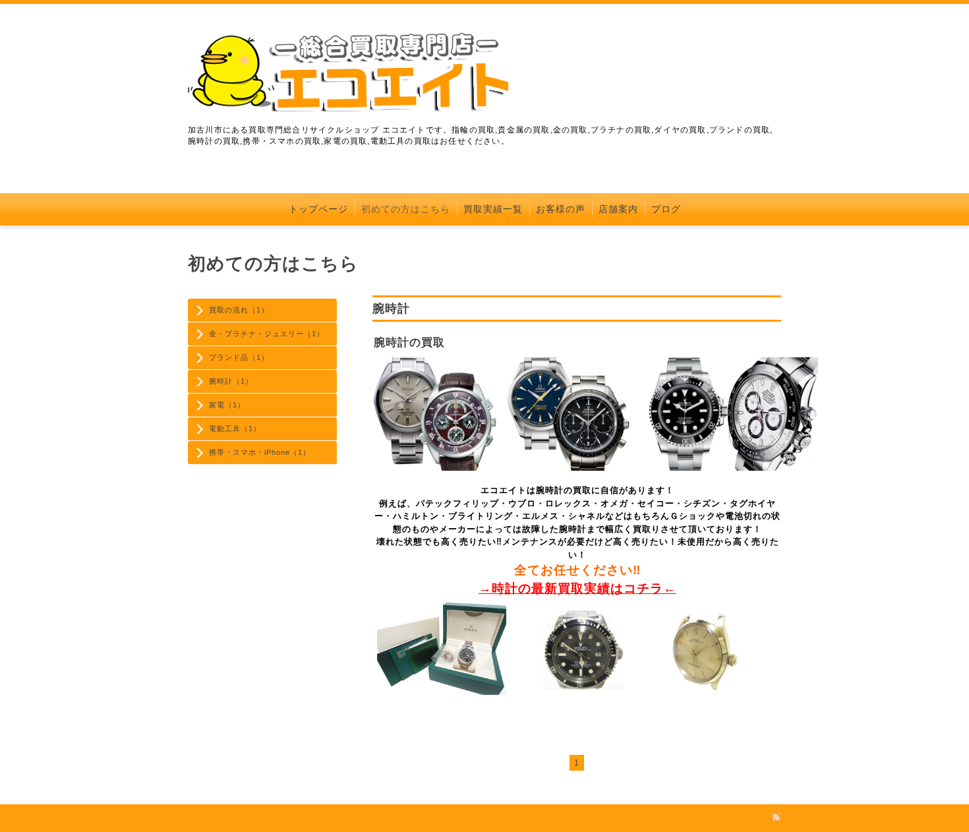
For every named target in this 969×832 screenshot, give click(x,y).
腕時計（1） (231, 381)
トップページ (318, 209)
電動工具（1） (235, 428)
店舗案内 (618, 209)
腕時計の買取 (409, 342)
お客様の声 (560, 209)
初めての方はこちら (405, 209)
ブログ (666, 209)
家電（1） (227, 405)
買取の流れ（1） (239, 310)
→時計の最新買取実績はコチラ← (577, 588)
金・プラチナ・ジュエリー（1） (266, 334)
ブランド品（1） (239, 357)
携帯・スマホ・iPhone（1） (259, 452)
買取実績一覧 (493, 209)
